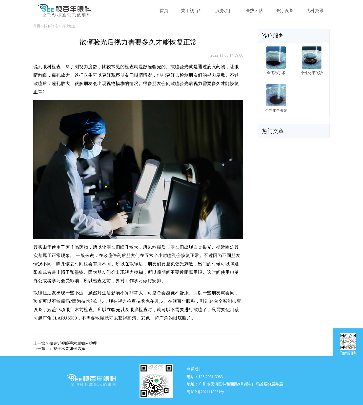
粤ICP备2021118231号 (205, 392)
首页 (164, 10)
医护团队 (254, 10)
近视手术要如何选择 (67, 348)
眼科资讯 (314, 10)
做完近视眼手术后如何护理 (73, 343)
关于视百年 (192, 10)
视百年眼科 (184, 301)
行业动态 (69, 26)
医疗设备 (284, 10)
